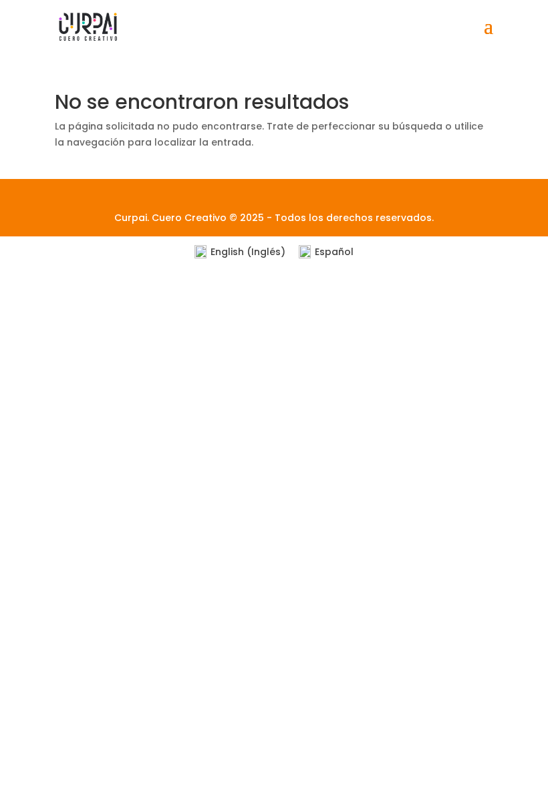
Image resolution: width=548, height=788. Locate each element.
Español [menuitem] (334, 251)
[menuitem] (240, 252)
